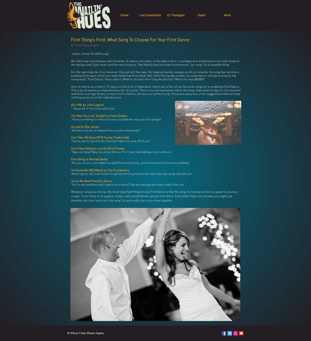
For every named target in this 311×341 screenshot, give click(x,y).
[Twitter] (229, 333)
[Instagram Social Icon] (235, 333)
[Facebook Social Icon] (224, 333)
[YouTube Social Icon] (241, 333)
